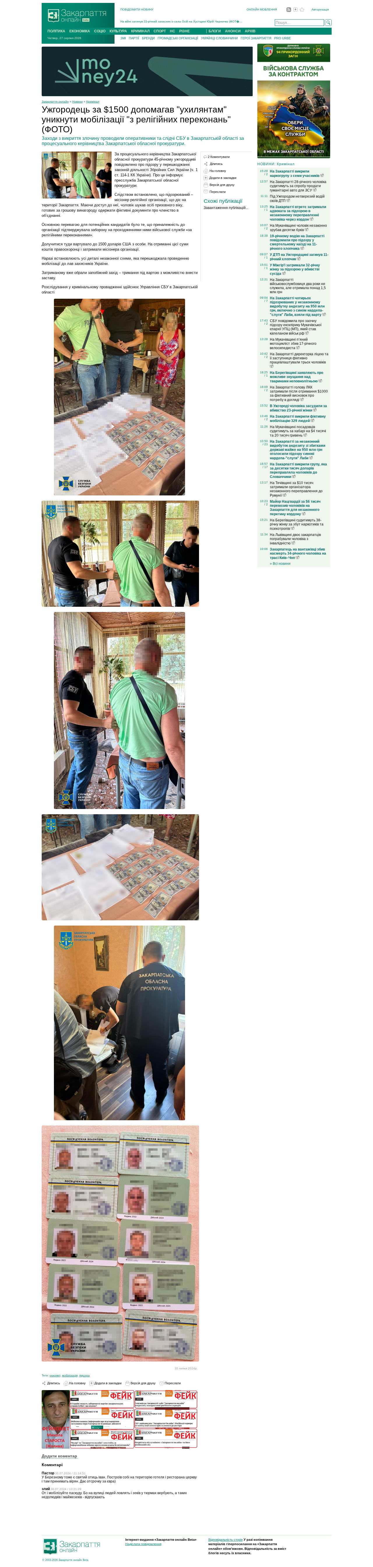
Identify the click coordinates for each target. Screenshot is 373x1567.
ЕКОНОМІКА (79, 31)
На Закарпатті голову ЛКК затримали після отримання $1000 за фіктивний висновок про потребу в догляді (299, 393)
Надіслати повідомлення (143, 1544)
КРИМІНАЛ (140, 31)
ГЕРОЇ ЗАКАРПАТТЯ (256, 38)
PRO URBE (282, 38)
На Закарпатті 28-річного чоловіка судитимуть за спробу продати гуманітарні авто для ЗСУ (298, 186)
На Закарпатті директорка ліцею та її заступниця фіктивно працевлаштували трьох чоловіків (299, 358)
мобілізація (70, 1375)
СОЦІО (99, 31)
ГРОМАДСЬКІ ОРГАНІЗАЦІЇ (178, 38)
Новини (77, 101)
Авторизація (320, 9)
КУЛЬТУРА (118, 31)
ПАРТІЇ (134, 38)
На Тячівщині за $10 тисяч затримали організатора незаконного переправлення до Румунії (296, 489)
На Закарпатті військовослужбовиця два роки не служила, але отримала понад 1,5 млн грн (298, 286)
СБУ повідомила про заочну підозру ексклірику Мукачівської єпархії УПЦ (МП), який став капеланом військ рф (295, 327)
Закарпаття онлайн (55, 101)
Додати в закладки (108, 1383)
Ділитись (53, 1383)
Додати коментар (59, 1456)
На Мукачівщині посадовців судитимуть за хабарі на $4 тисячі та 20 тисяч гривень (298, 431)
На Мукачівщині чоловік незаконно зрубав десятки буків (298, 228)
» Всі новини (280, 564)
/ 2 (266, 174)
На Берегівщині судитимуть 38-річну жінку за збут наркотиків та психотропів (296, 524)
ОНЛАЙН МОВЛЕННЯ (262, 9)
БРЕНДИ (148, 38)
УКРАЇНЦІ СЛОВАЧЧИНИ (219, 38)
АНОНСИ (233, 31)
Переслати (172, 1383)
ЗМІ (123, 38)
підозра (84, 1375)
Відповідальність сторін (225, 1539)
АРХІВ (250, 31)
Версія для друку (143, 1383)
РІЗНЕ (184, 31)
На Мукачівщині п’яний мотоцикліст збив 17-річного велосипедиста (293, 343)
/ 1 (266, 209)
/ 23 (265, 444)
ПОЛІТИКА (56, 31)
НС (172, 31)
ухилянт (55, 1375)
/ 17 (265, 467)
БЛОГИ (215, 31)
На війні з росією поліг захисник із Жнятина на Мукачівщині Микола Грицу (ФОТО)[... (179, 22)
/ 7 (266, 301)
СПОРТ (160, 31)
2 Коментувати (219, 157)
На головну (77, 1383)
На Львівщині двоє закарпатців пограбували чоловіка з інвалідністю (295, 539)
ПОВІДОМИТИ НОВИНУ (136, 9)
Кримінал (92, 101)
